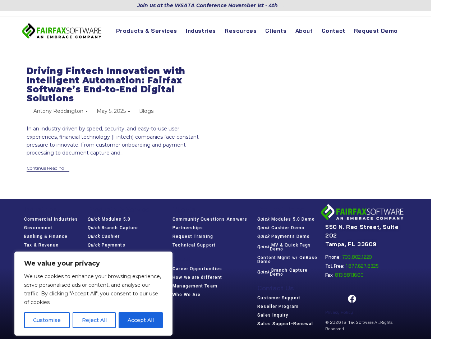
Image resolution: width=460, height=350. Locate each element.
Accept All (141, 320)
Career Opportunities (197, 268)
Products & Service (119, 209)
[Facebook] (352, 298)
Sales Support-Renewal (285, 323)
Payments (106, 245)
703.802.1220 (357, 257)
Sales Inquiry (272, 315)
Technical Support (194, 245)
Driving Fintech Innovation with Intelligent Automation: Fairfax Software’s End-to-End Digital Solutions (106, 84)
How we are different (197, 277)
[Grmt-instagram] (370, 298)
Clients (184, 209)
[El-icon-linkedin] (388, 298)
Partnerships (187, 227)
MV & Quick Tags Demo (284, 247)
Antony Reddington (58, 111)
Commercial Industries (51, 219)
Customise (47, 320)
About (182, 259)
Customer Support (278, 297)
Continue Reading (48, 168)
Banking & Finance (46, 236)
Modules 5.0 (109, 219)
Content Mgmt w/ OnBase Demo (287, 259)
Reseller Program (278, 306)
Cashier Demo (280, 227)
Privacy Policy (339, 312)
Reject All (94, 320)
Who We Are (186, 294)
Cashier (104, 236)
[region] (93, 294)
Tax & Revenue (41, 245)
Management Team (194, 286)
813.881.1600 (349, 275)
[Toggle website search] (408, 31)
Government (38, 227)
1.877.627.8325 (362, 266)
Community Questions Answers (209, 219)
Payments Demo (283, 236)
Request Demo (280, 209)
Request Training (192, 236)
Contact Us (275, 288)
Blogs (146, 111)
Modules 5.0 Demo (286, 219)
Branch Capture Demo (282, 272)
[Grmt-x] (333, 298)
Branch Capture (113, 227)
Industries (40, 209)
